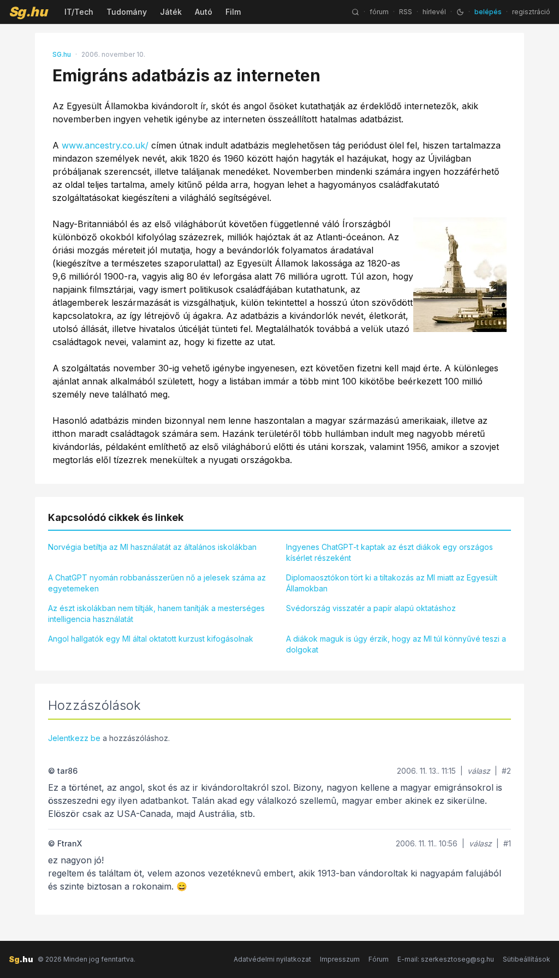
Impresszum (340, 959)
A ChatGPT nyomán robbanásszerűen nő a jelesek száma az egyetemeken (157, 583)
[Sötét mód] (460, 12)
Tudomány (126, 11)
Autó (203, 11)
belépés (488, 12)
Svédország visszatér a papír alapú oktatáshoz (371, 608)
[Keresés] (355, 12)
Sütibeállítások (526, 959)
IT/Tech (78, 11)
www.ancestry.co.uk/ (105, 145)
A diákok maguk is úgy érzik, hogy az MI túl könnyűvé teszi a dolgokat (396, 644)
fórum (379, 12)
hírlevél (434, 12)
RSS (405, 12)
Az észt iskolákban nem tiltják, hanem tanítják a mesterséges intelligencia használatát (156, 613)
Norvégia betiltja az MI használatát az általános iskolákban (152, 547)
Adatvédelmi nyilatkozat (272, 959)
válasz (478, 770)
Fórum (378, 959)
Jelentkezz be (74, 738)
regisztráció (531, 12)
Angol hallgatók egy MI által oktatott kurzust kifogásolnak (150, 638)
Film (233, 11)
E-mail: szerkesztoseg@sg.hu (445, 959)
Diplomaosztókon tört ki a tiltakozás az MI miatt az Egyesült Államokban (391, 583)
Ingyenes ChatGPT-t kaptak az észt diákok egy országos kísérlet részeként (389, 552)
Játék (171, 11)
